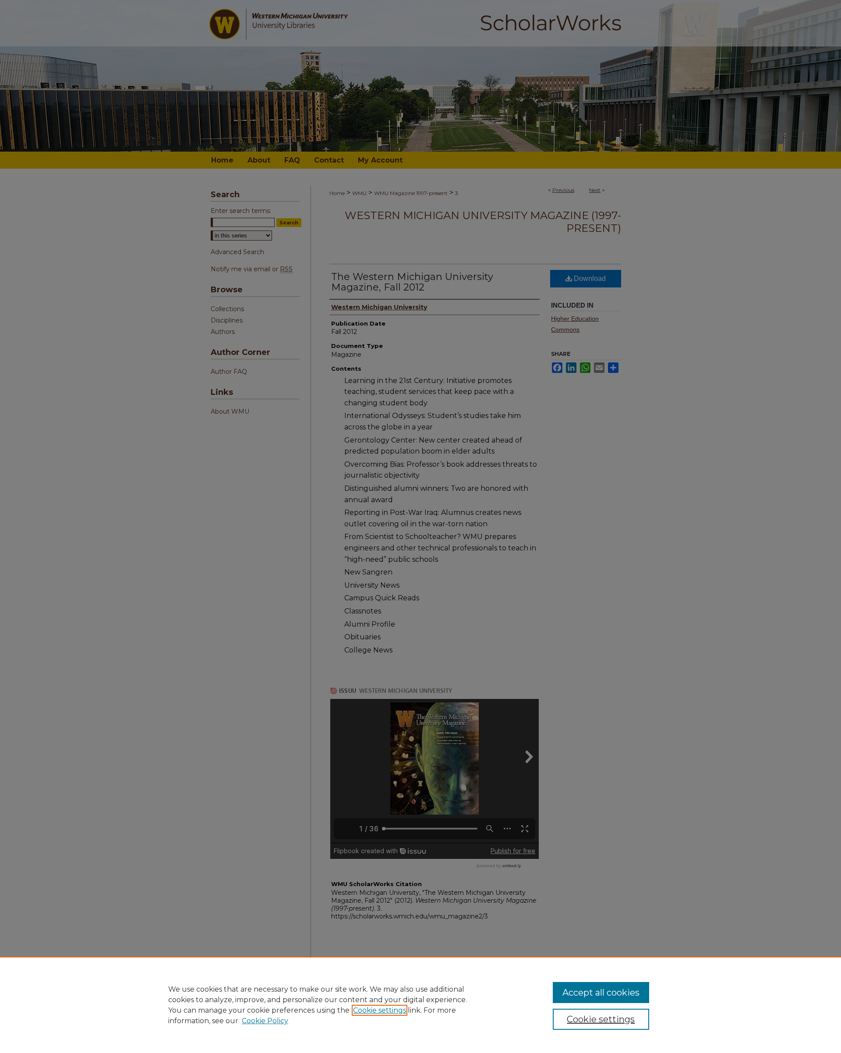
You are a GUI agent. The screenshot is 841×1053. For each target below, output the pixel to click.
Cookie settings (379, 1010)
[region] (420, 1005)
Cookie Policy (265, 1021)
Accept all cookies (601, 992)
